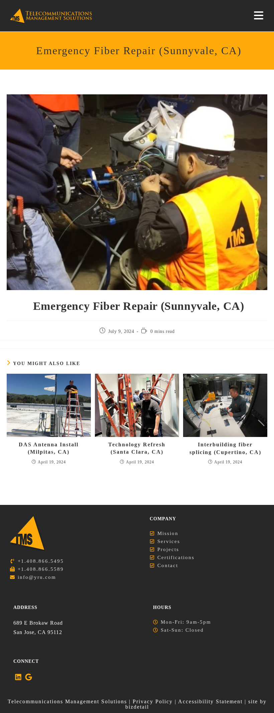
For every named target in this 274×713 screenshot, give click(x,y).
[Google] (28, 677)
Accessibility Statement (210, 701)
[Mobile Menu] (259, 16)
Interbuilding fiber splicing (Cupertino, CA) (225, 448)
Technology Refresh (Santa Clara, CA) (136, 448)
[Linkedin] (18, 677)
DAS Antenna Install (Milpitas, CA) (49, 448)
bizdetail (137, 707)
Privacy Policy (153, 701)
